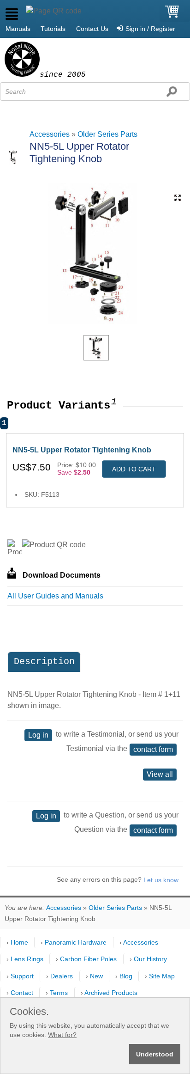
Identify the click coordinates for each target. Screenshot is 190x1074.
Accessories (50, 134)
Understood (154, 1054)
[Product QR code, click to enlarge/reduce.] (54, 544)
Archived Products (110, 992)
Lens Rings (27, 959)
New (96, 976)
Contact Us (92, 28)
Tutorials (53, 28)
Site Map (162, 976)
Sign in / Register (150, 28)
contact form (153, 749)
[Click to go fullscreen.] (177, 197)
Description (44, 661)
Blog (125, 976)
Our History (150, 959)
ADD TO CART (134, 469)
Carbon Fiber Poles (88, 959)
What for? (62, 1034)
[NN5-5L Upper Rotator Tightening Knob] (96, 347)
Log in (38, 735)
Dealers (61, 976)
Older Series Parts (107, 134)
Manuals (18, 28)
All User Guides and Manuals (55, 596)
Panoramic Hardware (76, 942)
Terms (59, 992)
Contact (22, 992)
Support (22, 976)
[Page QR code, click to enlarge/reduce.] (54, 11)
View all (160, 774)
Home (19, 942)
